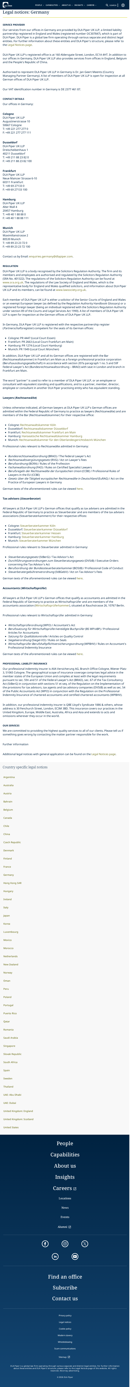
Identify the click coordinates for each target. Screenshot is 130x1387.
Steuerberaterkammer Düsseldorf (46, 529)
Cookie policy (65, 1328)
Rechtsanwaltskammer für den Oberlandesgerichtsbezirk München (62, 440)
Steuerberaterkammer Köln (38, 526)
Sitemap (63, 1357)
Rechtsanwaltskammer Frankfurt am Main (49, 432)
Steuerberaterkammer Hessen (41, 533)
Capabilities (52, 5)
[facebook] (45, 1243)
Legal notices (65, 1322)
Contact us (65, 1298)
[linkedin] (55, 1256)
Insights (78, 5)
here (80, 489)
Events (65, 1217)
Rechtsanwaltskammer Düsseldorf (46, 428)
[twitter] (84, 1243)
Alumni (62, 1227)
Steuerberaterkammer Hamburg (43, 537)
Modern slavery (65, 1335)
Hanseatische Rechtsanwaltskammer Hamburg (52, 436)
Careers (90, 5)
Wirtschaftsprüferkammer (52, 605)
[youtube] (75, 1256)
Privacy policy (65, 1315)
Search (113, 5)
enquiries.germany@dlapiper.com (51, 256)
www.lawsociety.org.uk (71, 290)
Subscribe (65, 1287)
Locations (65, 1198)
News (65, 1208)
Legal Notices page (20, 45)
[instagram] (65, 1243)
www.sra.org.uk (13, 282)
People (38, 5)
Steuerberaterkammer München (40, 540)
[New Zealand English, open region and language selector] (123, 5)
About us (66, 5)
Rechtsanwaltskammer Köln (38, 425)
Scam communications (65, 1348)
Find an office (65, 1276)
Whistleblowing (65, 1342)
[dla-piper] (13, 5)
